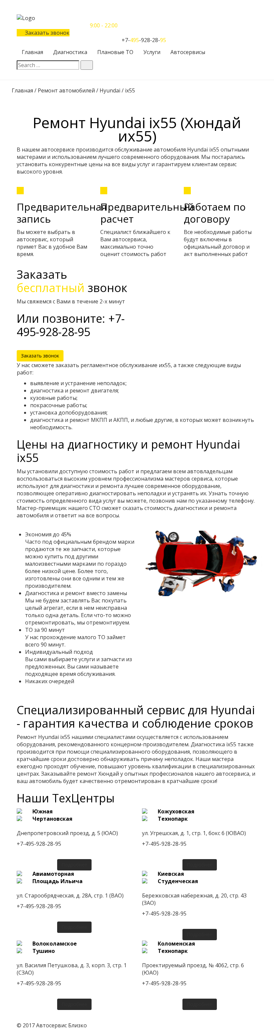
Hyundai (110, 90)
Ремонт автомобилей (66, 90)
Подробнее (74, 864)
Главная (22, 90)
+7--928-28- (144, 40)
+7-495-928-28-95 (39, 843)
